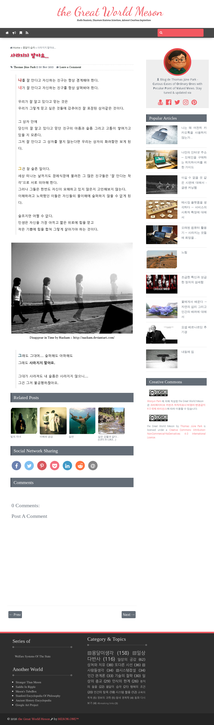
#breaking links (105, 703)
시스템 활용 (123, 692)
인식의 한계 (121, 681)
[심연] (82, 433)
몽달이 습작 (29, 47)
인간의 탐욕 (101, 692)
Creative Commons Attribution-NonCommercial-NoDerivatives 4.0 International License (176, 434)
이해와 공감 (46, 436)
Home (16, 47)
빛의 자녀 (15, 436)
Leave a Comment (70, 67)
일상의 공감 (126, 659)
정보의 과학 (104, 697)
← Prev (15, 614)
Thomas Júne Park (25, 67)
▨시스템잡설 (126, 670)
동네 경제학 (122, 697)
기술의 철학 (124, 675)
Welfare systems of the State (33, 656)
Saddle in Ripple (26, 687)
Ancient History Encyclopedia (33, 700)
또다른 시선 (124, 665)
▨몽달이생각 (100, 653)
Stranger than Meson (28, 682)
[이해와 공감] (53, 433)
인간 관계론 (96, 675)
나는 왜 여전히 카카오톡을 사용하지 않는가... (194, 132)
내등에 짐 (187, 351)
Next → (128, 614)
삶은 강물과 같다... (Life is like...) (108, 438)
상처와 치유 (96, 665)
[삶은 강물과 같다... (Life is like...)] (111, 433)
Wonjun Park (154, 401)
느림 (184, 252)
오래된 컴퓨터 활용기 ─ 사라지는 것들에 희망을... (194, 232)
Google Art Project (27, 705)
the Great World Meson (110, 11)
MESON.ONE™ (68, 719)
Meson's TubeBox (26, 691)
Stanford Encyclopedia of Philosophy (38, 696)
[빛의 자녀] (24, 433)
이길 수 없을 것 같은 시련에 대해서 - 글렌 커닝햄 (194, 182)
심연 (71, 436)
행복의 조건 (137, 686)
